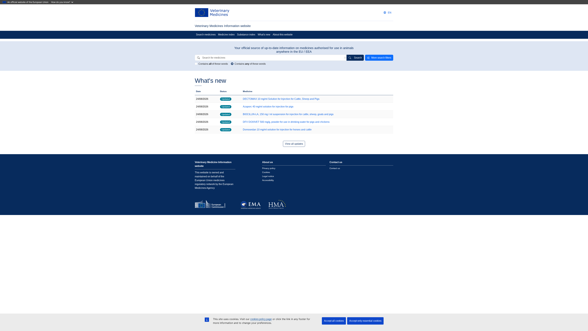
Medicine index (226, 34)
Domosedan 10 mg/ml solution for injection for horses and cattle (277, 129)
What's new (264, 34)
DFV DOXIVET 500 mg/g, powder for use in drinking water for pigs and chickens (286, 122)
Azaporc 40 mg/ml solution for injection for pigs (268, 106)
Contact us (335, 168)
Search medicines (206, 34)
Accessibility (268, 180)
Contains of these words (213, 64)
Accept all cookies (334, 321)
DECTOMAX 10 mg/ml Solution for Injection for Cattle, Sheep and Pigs (281, 99)
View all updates (294, 144)
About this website (283, 34)
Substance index (246, 34)
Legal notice (268, 176)
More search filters (381, 57)
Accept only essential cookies (365, 321)
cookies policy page (261, 319)
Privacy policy (268, 168)
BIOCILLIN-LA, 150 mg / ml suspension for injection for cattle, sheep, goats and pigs (288, 114)
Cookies (266, 172)
